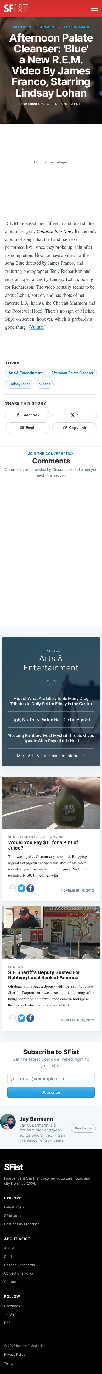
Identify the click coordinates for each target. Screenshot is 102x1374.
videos (44, 384)
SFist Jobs (12, 1215)
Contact (10, 1281)
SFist (14, 1167)
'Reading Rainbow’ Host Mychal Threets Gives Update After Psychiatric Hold (51, 738)
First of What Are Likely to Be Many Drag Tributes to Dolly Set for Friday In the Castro (51, 701)
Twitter (10, 1314)
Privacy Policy (14, 1355)
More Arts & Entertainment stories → (51, 755)
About (9, 1248)
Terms (8, 1363)
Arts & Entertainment (34, 27)
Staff (8, 1256)
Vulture (37, 326)
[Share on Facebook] (30, 888)
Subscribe (51, 1092)
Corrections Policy (19, 1273)
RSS (7, 1322)
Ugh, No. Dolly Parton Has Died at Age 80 (51, 719)
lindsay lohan (20, 384)
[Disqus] (51, 557)
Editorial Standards (19, 1265)
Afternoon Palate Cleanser (72, 373)
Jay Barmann (76, 27)
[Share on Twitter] (21, 888)
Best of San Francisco (22, 1224)
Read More (83, 1128)
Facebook (12, 1306)
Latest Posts (14, 1207)
